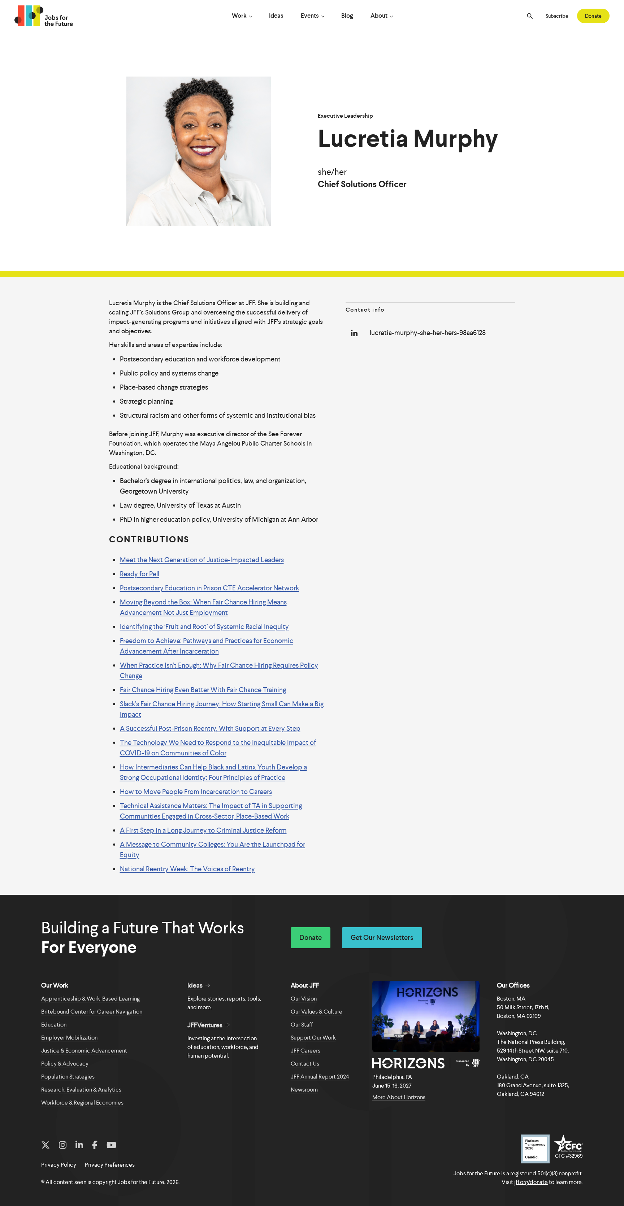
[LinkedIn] (79, 1145)
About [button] (378, 15)
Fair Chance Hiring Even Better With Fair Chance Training (203, 689)
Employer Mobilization (69, 1037)
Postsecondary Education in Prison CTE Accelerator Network (209, 588)
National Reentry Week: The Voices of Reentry (187, 868)
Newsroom (304, 1089)
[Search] (529, 16)
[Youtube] (111, 1145)
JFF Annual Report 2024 (320, 1076)
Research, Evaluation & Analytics (81, 1089)
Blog (347, 15)
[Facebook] (95, 1145)
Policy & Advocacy (64, 1063)
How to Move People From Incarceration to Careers (196, 791)
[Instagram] (62, 1145)
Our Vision (304, 998)
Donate (593, 16)
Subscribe (557, 16)
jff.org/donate (531, 1182)
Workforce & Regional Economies (82, 1102)
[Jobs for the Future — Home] (43, 15)
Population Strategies (68, 1076)
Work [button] (239, 15)
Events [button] (310, 15)
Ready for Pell (139, 573)
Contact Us (305, 1063)
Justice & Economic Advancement (84, 1050)
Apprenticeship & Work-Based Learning (90, 998)
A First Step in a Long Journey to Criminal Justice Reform (203, 830)
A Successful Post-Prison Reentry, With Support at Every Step (210, 728)
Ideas (276, 15)
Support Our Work (313, 1037)
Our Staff (302, 1024)
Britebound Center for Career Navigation (91, 1011)
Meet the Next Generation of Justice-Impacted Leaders (202, 559)
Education (53, 1024)
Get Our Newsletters (382, 937)
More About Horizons (398, 1097)
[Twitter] (45, 1145)
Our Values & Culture (316, 1011)
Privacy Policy (58, 1164)
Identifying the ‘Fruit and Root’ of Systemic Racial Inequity (204, 626)
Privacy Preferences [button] (110, 1164)
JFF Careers (305, 1050)
